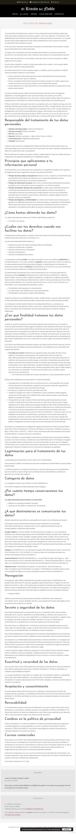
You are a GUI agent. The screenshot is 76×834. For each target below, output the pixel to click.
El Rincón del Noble (38, 8)
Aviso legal (38, 827)
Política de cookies (62, 827)
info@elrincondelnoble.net (34, 809)
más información (56, 829)
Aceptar (66, 829)
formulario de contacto (13, 815)
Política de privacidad (49, 827)
